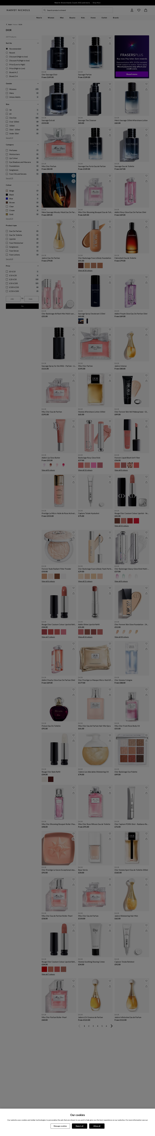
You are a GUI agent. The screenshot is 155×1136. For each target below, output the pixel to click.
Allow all (96, 1126)
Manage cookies (60, 1126)
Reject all (79, 1126)
